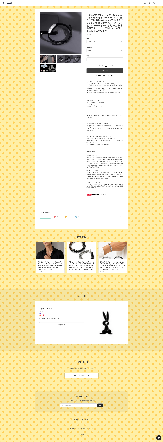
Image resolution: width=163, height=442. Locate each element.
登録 (100, 405)
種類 (88, 38)
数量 (88, 56)
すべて (45, 216)
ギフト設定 (90, 47)
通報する (103, 194)
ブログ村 (87, 420)
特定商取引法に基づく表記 (87, 428)
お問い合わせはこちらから (81, 375)
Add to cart (104, 71)
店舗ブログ (61, 325)
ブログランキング (78, 420)
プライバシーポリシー (74, 428)
